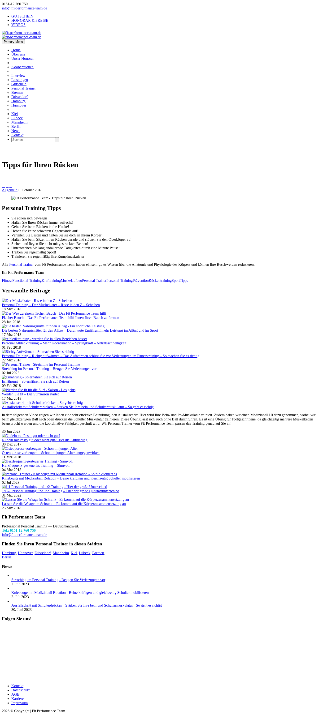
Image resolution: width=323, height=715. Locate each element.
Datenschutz (20, 690)
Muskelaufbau (71, 280)
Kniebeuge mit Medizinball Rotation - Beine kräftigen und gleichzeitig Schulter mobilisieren (80, 593)
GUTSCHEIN (22, 16)
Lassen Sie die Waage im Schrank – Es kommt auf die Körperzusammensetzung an (64, 504)
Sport (176, 280)
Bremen (17, 92)
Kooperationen (22, 67)
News (15, 131)
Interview (18, 75)
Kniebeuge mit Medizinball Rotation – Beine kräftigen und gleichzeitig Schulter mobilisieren (71, 478)
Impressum (19, 703)
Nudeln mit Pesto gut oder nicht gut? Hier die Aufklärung (44, 440)
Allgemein (9, 190)
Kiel (14, 114)
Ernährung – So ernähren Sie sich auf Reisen (35, 381)
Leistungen (19, 80)
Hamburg (18, 101)
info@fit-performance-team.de (24, 8)
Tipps (184, 280)
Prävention (141, 280)
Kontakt (17, 135)
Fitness (7, 280)
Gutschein (18, 84)
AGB (15, 694)
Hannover (18, 105)
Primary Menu (13, 41)
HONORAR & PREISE (29, 20)
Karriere (17, 699)
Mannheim (19, 122)
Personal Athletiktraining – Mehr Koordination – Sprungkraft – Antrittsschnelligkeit (64, 343)
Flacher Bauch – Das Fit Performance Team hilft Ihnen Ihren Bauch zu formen (60, 318)
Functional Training (27, 280)
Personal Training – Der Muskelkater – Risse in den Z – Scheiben (51, 305)
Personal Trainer (23, 88)
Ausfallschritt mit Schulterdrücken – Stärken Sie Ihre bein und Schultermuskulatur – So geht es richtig (78, 407)
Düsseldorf (19, 97)
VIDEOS (18, 25)
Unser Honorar (22, 58)
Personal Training (119, 280)
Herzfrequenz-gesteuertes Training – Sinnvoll (36, 465)
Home (16, 50)
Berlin (16, 126)
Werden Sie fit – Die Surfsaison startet (30, 394)
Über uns (18, 54)
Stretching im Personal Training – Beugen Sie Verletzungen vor (49, 369)
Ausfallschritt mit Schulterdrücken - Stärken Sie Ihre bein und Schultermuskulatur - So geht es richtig (86, 605)
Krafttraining (51, 280)
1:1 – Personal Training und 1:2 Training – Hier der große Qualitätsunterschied (60, 491)
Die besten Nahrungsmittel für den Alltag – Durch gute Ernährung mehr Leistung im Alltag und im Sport (80, 330)
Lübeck (17, 118)
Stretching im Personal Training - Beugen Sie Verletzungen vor (58, 580)
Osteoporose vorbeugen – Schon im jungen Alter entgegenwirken (51, 453)
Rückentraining (160, 280)
